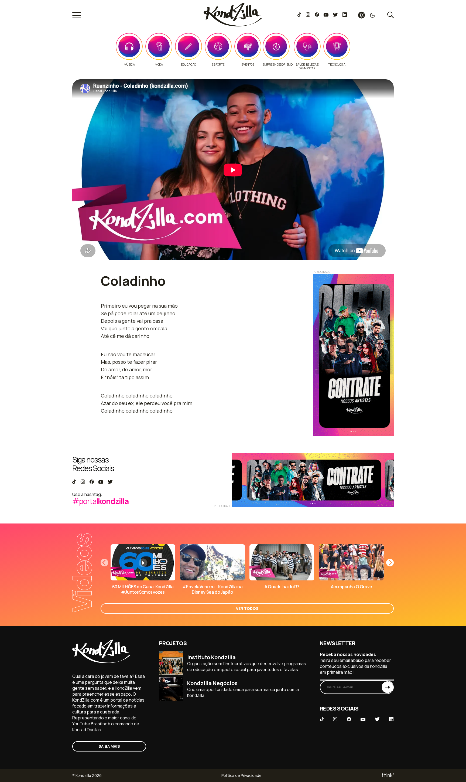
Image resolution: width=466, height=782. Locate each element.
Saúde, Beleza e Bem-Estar (307, 66)
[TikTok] (299, 15)
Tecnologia (336, 64)
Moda (159, 64)
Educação (188, 64)
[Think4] (387, 775)
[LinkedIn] (344, 15)
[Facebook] (316, 15)
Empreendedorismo (278, 64)
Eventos (247, 64)
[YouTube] (325, 15)
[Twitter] (335, 15)
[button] (390, 562)
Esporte (218, 64)
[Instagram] (308, 15)
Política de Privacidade (241, 775)
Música (129, 64)
